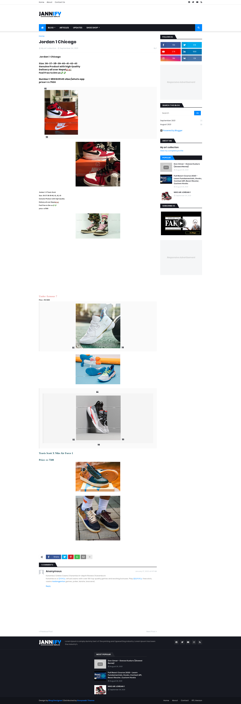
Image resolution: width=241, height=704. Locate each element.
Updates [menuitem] (77, 27)
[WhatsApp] (77, 557)
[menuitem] (42, 27)
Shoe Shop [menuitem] (92, 27)
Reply (48, 586)
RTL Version (197, 700)
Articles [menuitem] (64, 27)
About (49, 2)
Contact (185, 700)
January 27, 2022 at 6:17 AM (146, 571)
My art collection (169, 147)
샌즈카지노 (137, 578)
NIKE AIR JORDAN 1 (182, 192)
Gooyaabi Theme (85, 700)
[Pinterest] (71, 557)
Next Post (150, 631)
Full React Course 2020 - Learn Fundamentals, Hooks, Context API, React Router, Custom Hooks (188, 180)
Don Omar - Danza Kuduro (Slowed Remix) (187, 165)
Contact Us (60, 2)
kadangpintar (58, 581)
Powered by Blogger (172, 130)
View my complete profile (171, 150)
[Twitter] (64, 557)
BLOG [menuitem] (51, 27)
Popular (166, 157)
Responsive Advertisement (181, 82)
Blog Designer (55, 700)
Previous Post (46, 631)
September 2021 (181, 120)
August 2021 (181, 124)
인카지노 (62, 578)
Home (41, 2)
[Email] (83, 557)
